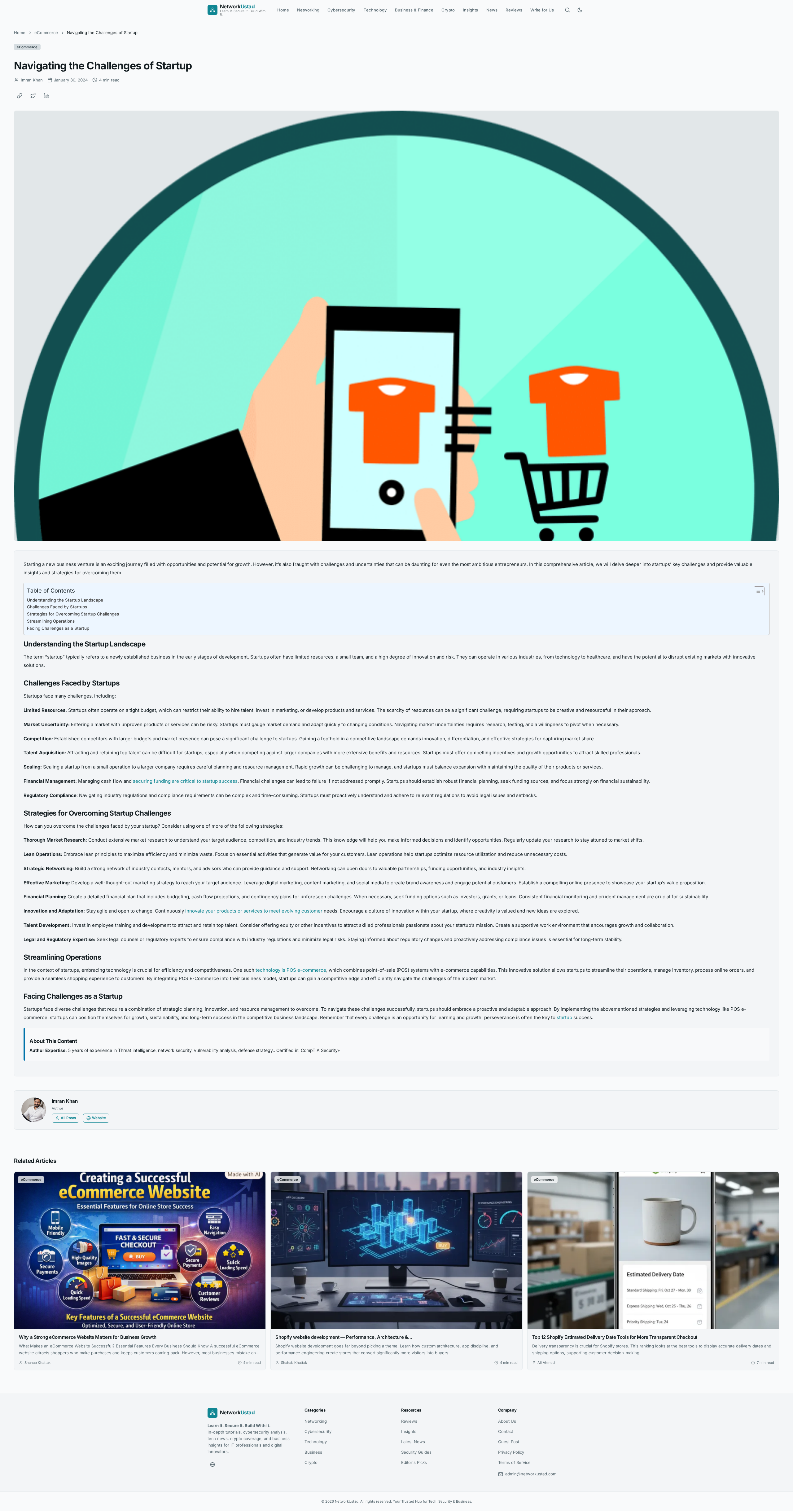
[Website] (212, 1464)
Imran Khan (65, 1101)
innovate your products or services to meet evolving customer (253, 911)
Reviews (514, 9)
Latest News (413, 1441)
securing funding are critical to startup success (185, 781)
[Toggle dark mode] (579, 9)
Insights (470, 9)
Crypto (448, 9)
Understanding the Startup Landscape (65, 600)
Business (313, 1452)
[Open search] (567, 9)
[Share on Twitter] (33, 95)
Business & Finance (414, 9)
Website (99, 1118)
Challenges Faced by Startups (57, 606)
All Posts (68, 1118)
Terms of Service (514, 1462)
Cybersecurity (341, 9)
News (491, 9)
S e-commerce (309, 970)
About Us (507, 1421)
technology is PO (274, 970)
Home (283, 9)
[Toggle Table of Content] (756, 591)
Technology (375, 9)
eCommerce (46, 32)
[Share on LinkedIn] (46, 95)
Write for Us (542, 9)
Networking (308, 9)
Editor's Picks (414, 1462)
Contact (505, 1431)
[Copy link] (19, 95)
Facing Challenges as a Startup (58, 628)
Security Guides (416, 1452)
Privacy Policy (511, 1452)
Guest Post (508, 1441)
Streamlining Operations (51, 621)
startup (565, 1017)
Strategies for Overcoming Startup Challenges (73, 613)
